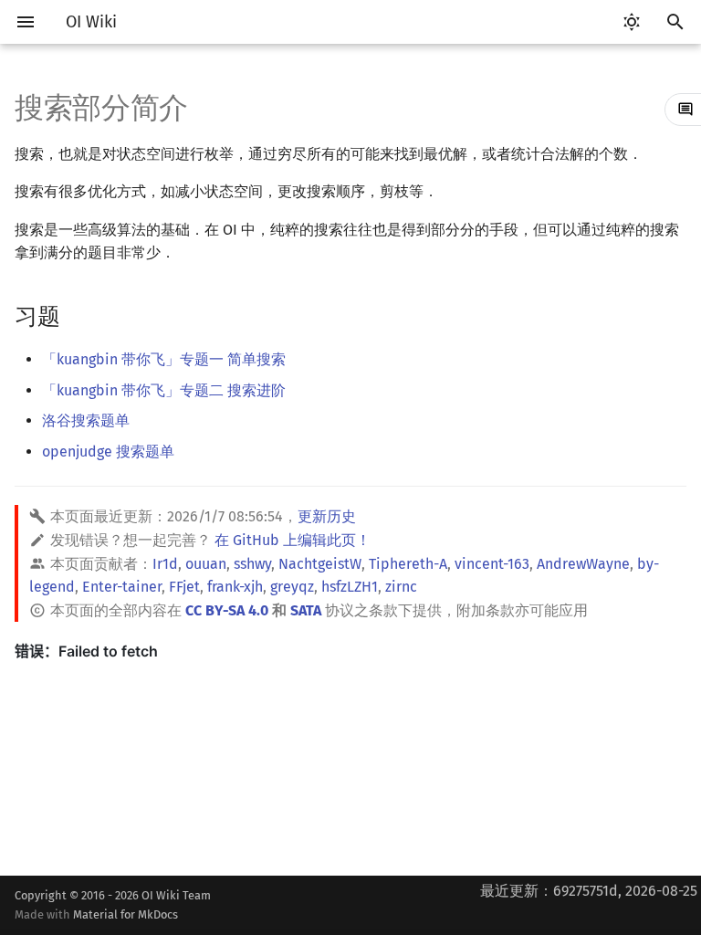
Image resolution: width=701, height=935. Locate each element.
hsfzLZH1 (349, 586)
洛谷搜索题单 (86, 420)
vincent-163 (492, 564)
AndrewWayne (583, 564)
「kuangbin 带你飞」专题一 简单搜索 (164, 359)
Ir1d (165, 564)
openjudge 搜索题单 (108, 451)
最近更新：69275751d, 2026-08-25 (588, 890)
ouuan (205, 564)
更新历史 (327, 516)
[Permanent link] (77, 315)
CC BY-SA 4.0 (226, 610)
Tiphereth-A (408, 564)
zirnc (401, 586)
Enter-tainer (122, 586)
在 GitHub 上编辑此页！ (292, 540)
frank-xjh (235, 586)
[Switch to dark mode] (631, 22)
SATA (305, 610)
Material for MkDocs (125, 914)
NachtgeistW (319, 564)
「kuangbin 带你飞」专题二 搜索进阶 (164, 390)
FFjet (184, 586)
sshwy (252, 564)
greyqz (292, 586)
